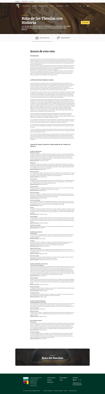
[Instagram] (80, 380)
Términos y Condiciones (48, 390)
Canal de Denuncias (73, 390)
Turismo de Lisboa (51, 377)
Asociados (49, 380)
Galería (49, 1)
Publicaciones (50, 382)
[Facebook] (78, 380)
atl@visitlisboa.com (77, 383)
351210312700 (34, 384)
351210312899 (34, 385)
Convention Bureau (24, 1)
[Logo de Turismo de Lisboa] (18, 6)
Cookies (65, 390)
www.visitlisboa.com (77, 384)
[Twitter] (76, 380)
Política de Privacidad (58, 390)
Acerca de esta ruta (44, 37)
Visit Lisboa (17, 1)
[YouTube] (75, 380)
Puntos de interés (65, 37)
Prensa (61, 380)
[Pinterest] (73, 380)
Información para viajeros (41, 1)
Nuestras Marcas (63, 377)
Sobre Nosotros (32, 1)
